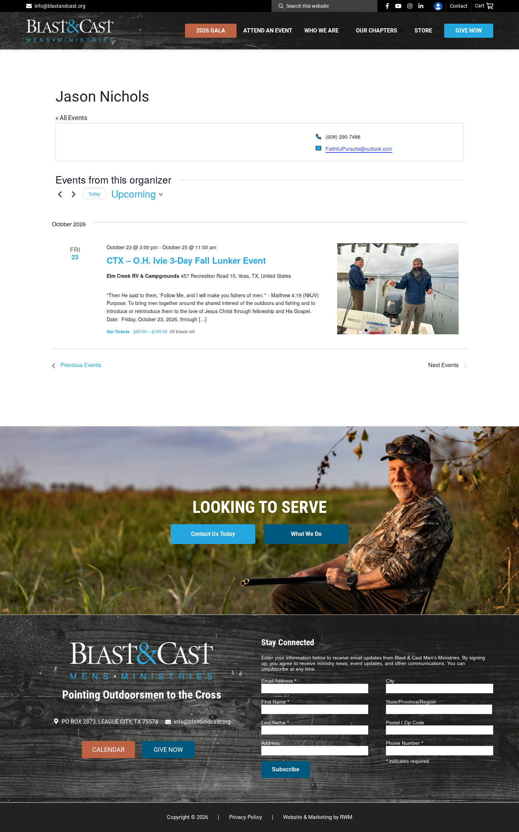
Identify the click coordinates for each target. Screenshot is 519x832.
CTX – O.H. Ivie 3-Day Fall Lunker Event (186, 260)
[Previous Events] (59, 194)
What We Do (306, 534)
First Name (275, 702)
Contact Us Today (213, 534)
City (390, 681)
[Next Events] (73, 194)
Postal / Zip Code (405, 722)
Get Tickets (119, 331)
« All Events (71, 117)
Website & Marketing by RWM (317, 817)
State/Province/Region (411, 702)
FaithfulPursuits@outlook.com (359, 148)
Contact (458, 6)
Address (270, 743)
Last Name (275, 722)
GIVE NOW (168, 749)
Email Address (278, 681)
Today (94, 194)
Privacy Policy (245, 817)
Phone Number (404, 743)
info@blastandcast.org (60, 6)
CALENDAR (108, 749)
